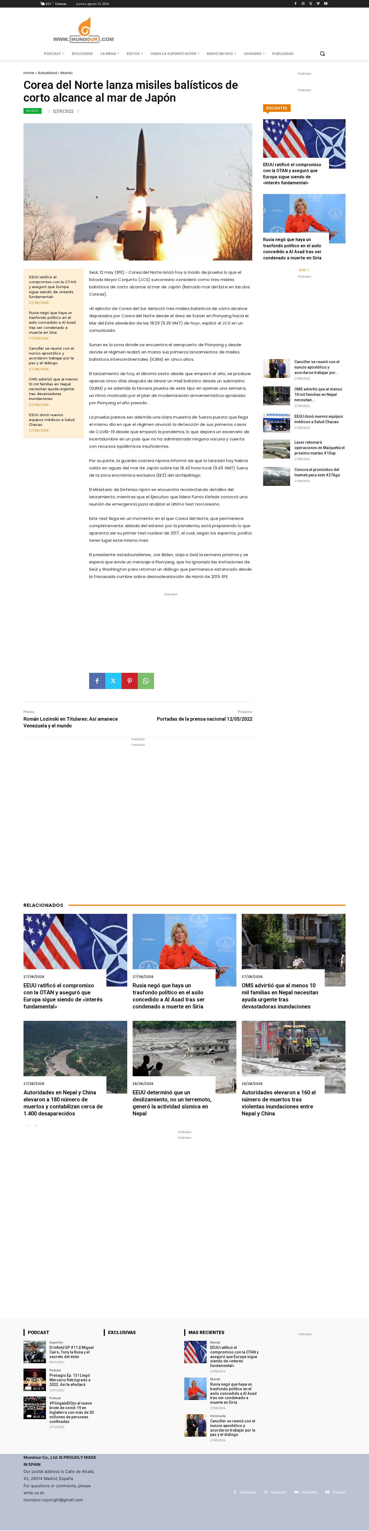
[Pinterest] (130, 681)
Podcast (55, 1370)
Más (302, 270)
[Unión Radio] (83, 30)
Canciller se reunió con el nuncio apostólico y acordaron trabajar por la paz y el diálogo (51, 355)
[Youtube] (326, 4)
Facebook (248, 1492)
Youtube (339, 1492)
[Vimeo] (318, 4)
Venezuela (218, 1415)
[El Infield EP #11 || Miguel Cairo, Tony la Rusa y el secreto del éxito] (35, 1352)
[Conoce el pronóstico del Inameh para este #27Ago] (276, 476)
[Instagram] (303, 4)
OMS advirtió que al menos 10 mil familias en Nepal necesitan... (318, 394)
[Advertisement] (170, 635)
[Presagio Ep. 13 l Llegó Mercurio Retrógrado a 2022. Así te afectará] (35, 1380)
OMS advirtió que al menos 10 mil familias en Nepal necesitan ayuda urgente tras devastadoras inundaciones (53, 389)
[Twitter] (311, 4)
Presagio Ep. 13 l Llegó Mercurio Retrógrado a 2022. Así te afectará (69, 1380)
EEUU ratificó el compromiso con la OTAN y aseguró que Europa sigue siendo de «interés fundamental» (52, 287)
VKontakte (309, 1492)
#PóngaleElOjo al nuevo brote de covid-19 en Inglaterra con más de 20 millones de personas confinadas (71, 1412)
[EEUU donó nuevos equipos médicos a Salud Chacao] (276, 423)
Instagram (279, 1492)
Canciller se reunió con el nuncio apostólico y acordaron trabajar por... (317, 367)
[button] (322, 53)
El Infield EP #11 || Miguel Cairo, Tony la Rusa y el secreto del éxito (71, 1352)
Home (29, 72)
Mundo (67, 72)
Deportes (56, 1342)
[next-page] (35, 1125)
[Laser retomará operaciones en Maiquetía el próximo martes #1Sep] (276, 449)
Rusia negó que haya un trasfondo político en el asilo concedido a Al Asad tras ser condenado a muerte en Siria (52, 322)
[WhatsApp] (146, 681)
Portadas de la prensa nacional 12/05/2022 (204, 719)
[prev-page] (27, 1125)
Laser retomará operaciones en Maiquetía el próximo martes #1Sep (319, 447)
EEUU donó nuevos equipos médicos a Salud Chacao (52, 420)
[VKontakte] (296, 1492)
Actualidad (47, 72)
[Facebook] (296, 4)
